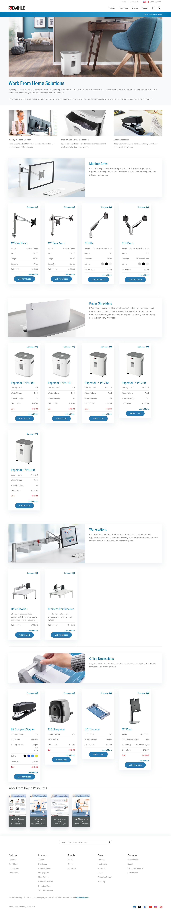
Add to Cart (24, 418)
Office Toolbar (19, 609)
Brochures (42, 864)
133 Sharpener (56, 729)
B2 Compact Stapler (23, 729)
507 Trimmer (92, 729)
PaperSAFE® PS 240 (97, 383)
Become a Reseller (136, 868)
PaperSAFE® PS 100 (22, 383)
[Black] (106, 263)
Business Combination (61, 609)
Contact (101, 859)
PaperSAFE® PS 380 (23, 470)
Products (111, 8)
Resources (123, 8)
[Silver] (102, 263)
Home (146, 14)
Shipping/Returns (105, 877)
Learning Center (45, 886)
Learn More (33, 274)
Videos (41, 859)
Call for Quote (24, 279)
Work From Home (156, 14)
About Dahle (133, 859)
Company (134, 2)
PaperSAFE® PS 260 (134, 383)
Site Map (101, 881)
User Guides (43, 877)
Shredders (13, 864)
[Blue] (28, 756)
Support (144, 8)
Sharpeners (13, 873)
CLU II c (89, 243)
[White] (110, 263)
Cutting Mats (14, 868)
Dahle (70, 859)
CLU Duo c (128, 243)
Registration (103, 864)
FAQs (100, 873)
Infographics (43, 873)
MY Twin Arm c (56, 243)
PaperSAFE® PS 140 (59, 383)
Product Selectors (45, 881)
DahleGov (72, 868)
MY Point (127, 729)
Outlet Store (133, 873)
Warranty (102, 868)
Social (124, 2)
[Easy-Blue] (32, 756)
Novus (70, 864)
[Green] (36, 756)
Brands (135, 8)
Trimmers (12, 859)
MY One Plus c (19, 243)
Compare (31, 207)
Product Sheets (44, 868)
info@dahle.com (82, 898)
